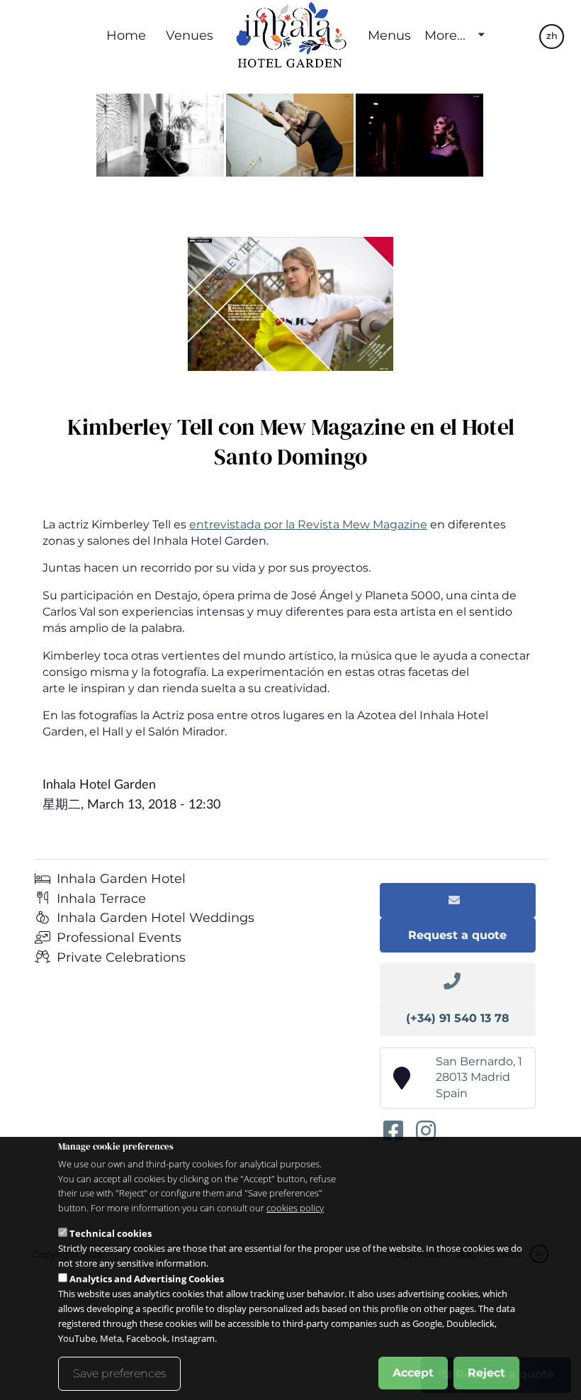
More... (445, 35)
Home (126, 35)
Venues (189, 35)
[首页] (290, 35)
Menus (389, 35)
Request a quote (457, 935)
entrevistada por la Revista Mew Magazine (308, 524)
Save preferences (119, 1373)
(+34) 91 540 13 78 (457, 1018)
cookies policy (295, 1207)
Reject (486, 1372)
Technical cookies (110, 1233)
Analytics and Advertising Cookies (146, 1278)
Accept (413, 1372)
